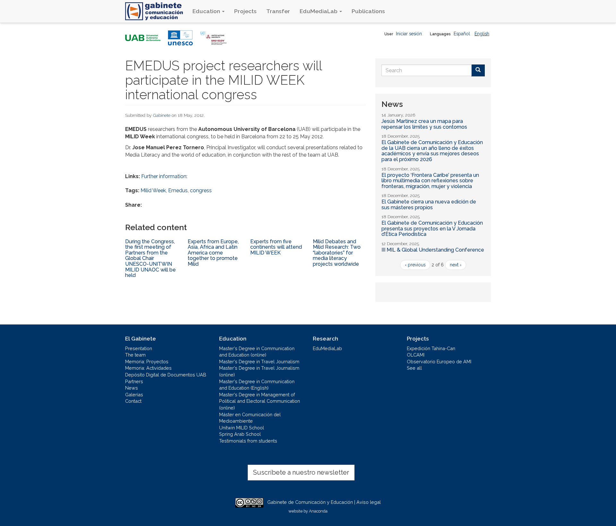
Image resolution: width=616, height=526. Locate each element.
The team (135, 355)
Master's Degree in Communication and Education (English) (257, 385)
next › (455, 264)
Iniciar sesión (409, 33)
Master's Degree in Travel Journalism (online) (259, 371)
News (131, 388)
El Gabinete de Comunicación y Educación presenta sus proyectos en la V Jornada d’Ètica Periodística (432, 228)
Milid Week (153, 190)
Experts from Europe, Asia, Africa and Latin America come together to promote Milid (213, 252)
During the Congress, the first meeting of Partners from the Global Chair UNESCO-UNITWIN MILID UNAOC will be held (150, 258)
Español (462, 33)
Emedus (178, 190)
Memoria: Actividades (148, 368)
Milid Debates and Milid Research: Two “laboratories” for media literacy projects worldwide (337, 252)
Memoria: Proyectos (146, 361)
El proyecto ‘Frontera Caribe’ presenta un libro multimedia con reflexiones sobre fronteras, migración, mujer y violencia (430, 180)
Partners (134, 381)
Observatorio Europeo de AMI (439, 361)
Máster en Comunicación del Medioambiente (250, 418)
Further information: (164, 176)
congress (201, 190)
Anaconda (318, 511)
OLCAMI (415, 355)
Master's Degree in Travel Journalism (259, 361)
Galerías (134, 394)
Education (207, 11)
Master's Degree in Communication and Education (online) (257, 352)
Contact (133, 401)
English (482, 33)
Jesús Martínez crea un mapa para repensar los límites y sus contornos (424, 124)
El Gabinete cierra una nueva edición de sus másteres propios (428, 205)
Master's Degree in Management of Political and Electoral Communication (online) (259, 401)
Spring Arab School (240, 434)
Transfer (278, 11)
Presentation (138, 348)
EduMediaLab (319, 11)
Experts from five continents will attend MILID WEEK (276, 247)
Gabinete (161, 115)
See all (414, 368)
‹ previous (415, 264)
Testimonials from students (248, 441)
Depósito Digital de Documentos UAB (165, 374)
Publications (368, 11)
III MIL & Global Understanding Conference (432, 250)
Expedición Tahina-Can (431, 348)
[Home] (156, 11)
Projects (245, 11)
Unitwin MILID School (241, 427)
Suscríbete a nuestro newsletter (301, 472)
